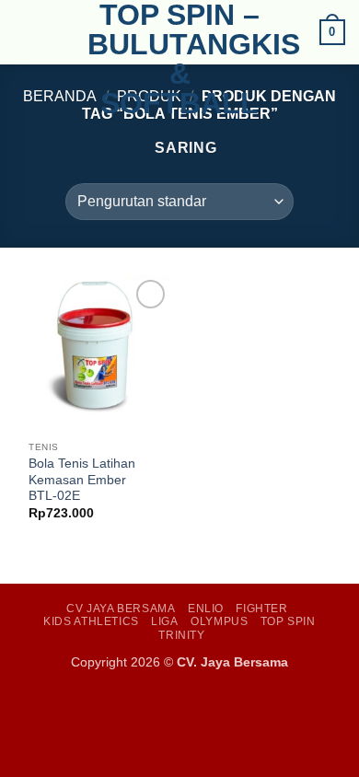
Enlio (206, 608)
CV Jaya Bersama (120, 608)
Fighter (261, 608)
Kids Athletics (91, 621)
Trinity (181, 635)
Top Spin (288, 621)
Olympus (219, 621)
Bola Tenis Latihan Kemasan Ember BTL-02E (82, 480)
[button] (25, 31)
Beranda (60, 96)
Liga (164, 621)
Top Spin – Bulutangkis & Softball (179, 59)
